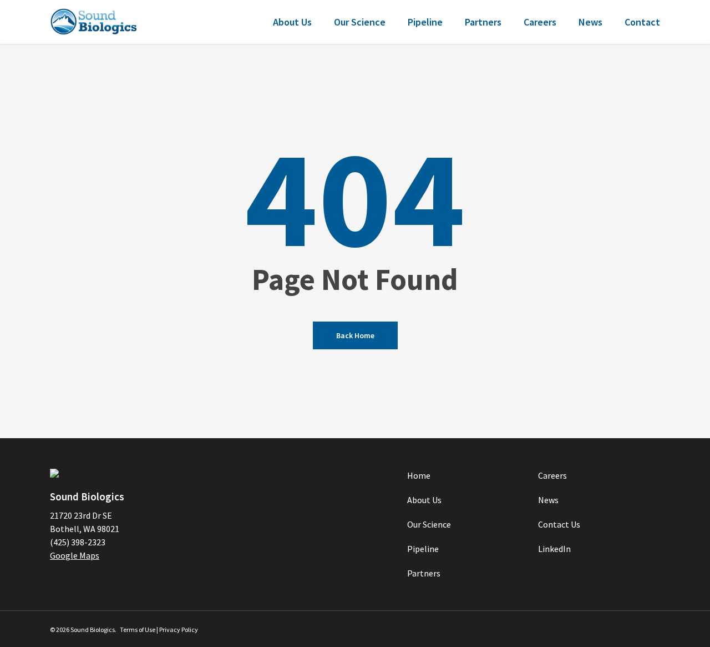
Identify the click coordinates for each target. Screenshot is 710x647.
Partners (423, 573)
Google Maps (74, 555)
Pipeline (423, 548)
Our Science (429, 524)
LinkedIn (554, 548)
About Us (424, 499)
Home (418, 475)
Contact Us (559, 524)
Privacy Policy (178, 629)
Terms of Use (137, 629)
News (548, 499)
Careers (552, 475)
